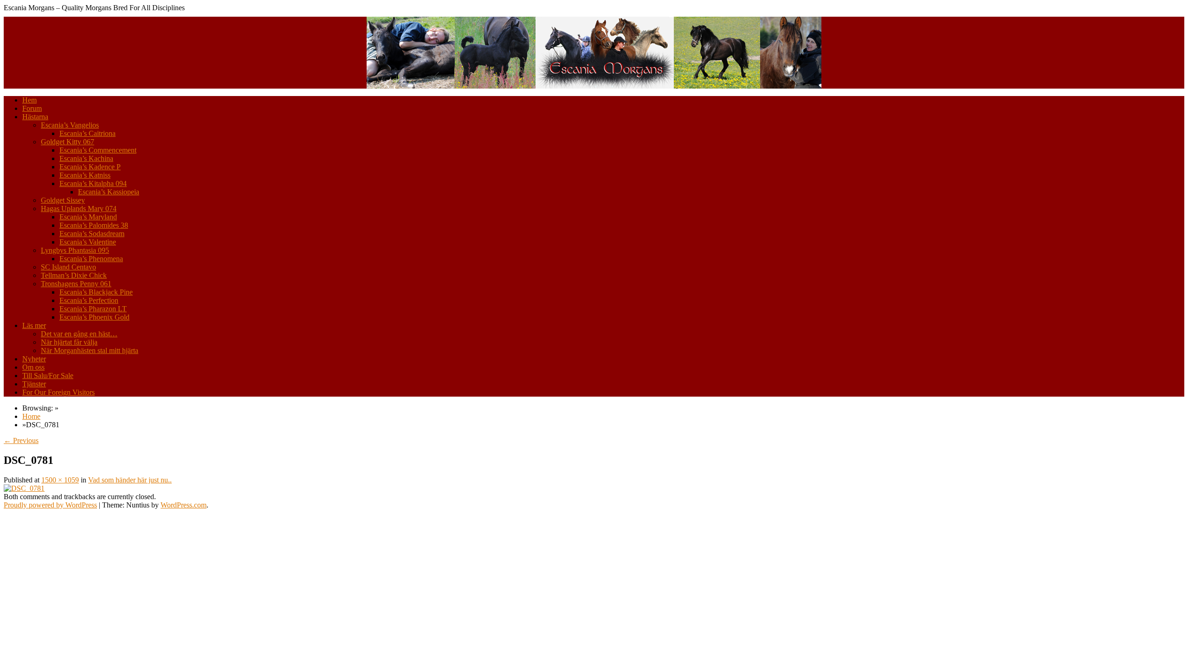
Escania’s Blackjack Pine (96, 292)
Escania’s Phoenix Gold (94, 317)
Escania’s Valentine (87, 242)
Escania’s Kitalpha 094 (93, 183)
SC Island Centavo (68, 267)
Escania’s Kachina (86, 158)
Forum (32, 108)
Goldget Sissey (63, 200)
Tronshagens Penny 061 (76, 284)
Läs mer (34, 325)
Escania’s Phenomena (91, 259)
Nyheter (34, 359)
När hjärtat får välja (69, 342)
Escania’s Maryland (88, 217)
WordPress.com (184, 505)
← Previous (21, 440)
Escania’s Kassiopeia (108, 192)
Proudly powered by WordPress (50, 505)
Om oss (33, 367)
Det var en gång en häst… (79, 334)
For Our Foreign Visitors (58, 392)
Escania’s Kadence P (90, 167)
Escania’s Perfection (88, 300)
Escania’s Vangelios (70, 125)
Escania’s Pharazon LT (93, 309)
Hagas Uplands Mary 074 (78, 208)
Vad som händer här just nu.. (130, 480)
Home (31, 416)
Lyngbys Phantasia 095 (75, 250)
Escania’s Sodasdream (91, 234)
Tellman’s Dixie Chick (74, 275)
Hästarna (35, 117)
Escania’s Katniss (84, 175)
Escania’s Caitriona (87, 133)
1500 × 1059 (60, 480)
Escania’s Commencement (97, 150)
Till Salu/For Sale (47, 375)
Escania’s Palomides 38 (93, 225)
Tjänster (34, 384)
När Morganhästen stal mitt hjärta (89, 350)
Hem (29, 100)
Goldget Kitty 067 (67, 142)
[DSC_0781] (24, 488)
